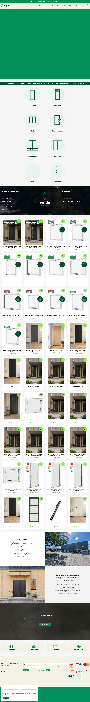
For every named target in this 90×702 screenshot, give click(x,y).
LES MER (22, 559)
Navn (4, 688)
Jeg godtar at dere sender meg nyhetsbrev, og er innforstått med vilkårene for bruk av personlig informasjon (55, 667)
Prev (1, 43)
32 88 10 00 (68, 196)
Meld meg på (45, 624)
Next (88, 43)
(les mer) (27, 694)
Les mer (65, 670)
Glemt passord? (41, 670)
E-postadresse (24, 688)
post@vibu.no (68, 198)
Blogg (39, 689)
